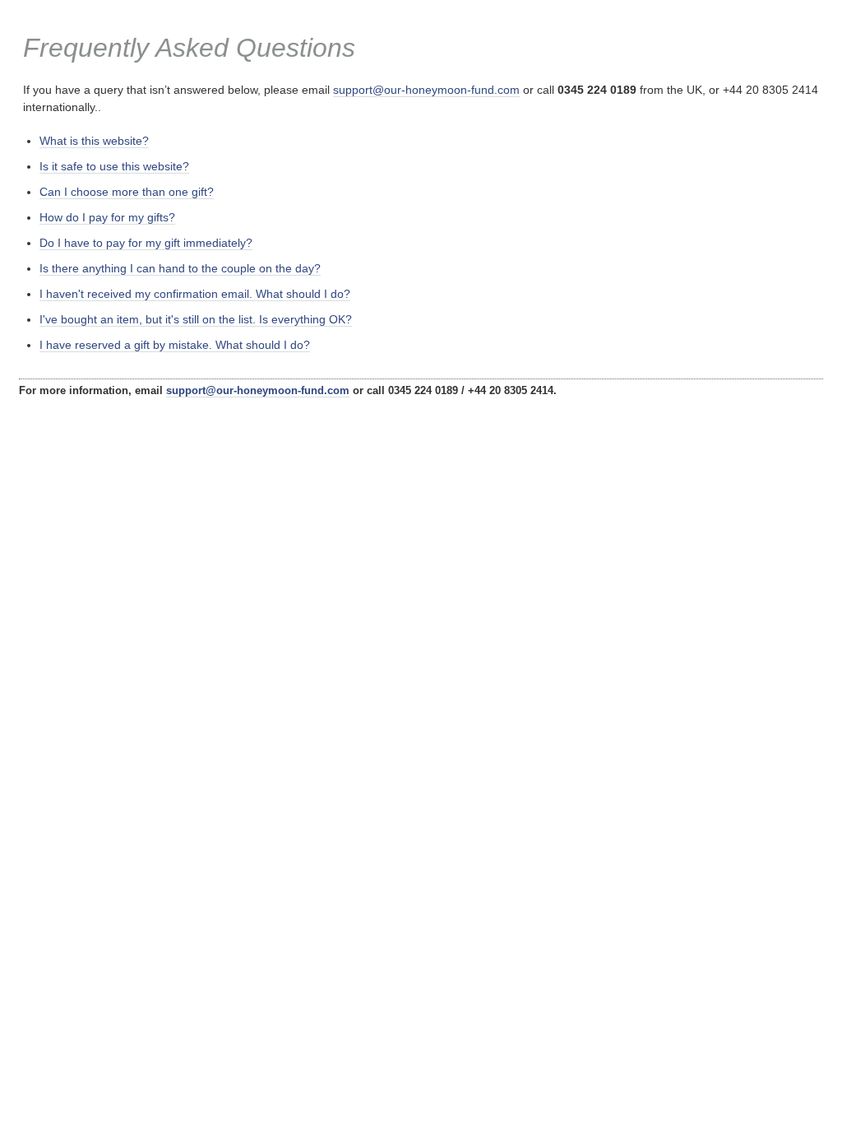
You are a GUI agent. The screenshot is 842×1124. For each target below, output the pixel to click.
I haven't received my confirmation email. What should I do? (194, 293)
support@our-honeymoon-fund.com (426, 89)
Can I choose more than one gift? (126, 191)
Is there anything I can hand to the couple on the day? (180, 268)
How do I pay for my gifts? (107, 217)
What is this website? (94, 140)
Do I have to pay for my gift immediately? (145, 242)
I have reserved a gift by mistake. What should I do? (174, 344)
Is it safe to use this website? (114, 166)
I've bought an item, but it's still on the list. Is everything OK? (195, 319)
